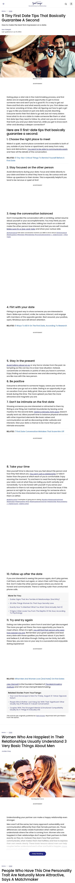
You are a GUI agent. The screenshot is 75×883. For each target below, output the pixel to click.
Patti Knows (40, 716)
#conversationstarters (43, 235)
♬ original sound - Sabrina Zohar (18, 504)
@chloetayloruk (12, 233)
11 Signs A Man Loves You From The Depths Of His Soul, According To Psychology (37, 612)
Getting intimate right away (46, 412)
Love (10, 11)
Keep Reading (37, 854)
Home (4, 11)
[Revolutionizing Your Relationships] (37, 3)
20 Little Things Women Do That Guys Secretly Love (32, 603)
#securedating (62, 502)
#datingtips (11, 502)
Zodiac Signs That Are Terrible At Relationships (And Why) (35, 599)
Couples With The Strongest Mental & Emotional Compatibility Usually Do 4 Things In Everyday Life (36, 709)
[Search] (65, 4)
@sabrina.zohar (12, 500)
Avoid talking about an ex (18, 365)
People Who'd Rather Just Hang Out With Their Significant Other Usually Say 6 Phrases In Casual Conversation (37, 703)
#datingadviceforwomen (38, 502)
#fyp (27, 502)
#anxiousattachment (55, 500)
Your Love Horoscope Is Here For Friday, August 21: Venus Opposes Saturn (38, 697)
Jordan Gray (6, 751)
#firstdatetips (30, 235)
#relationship (51, 502)
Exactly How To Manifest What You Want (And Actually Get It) (36, 607)
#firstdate (21, 235)
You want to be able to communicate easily (47, 149)
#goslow (45, 500)
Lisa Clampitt (6, 29)
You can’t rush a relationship (43, 473)
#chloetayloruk (61, 233)
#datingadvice (12, 235)
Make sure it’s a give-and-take (21, 229)
